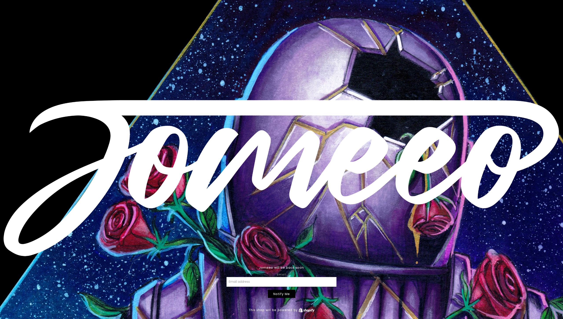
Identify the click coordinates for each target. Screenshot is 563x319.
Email (281, 274)
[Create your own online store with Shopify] (306, 310)
